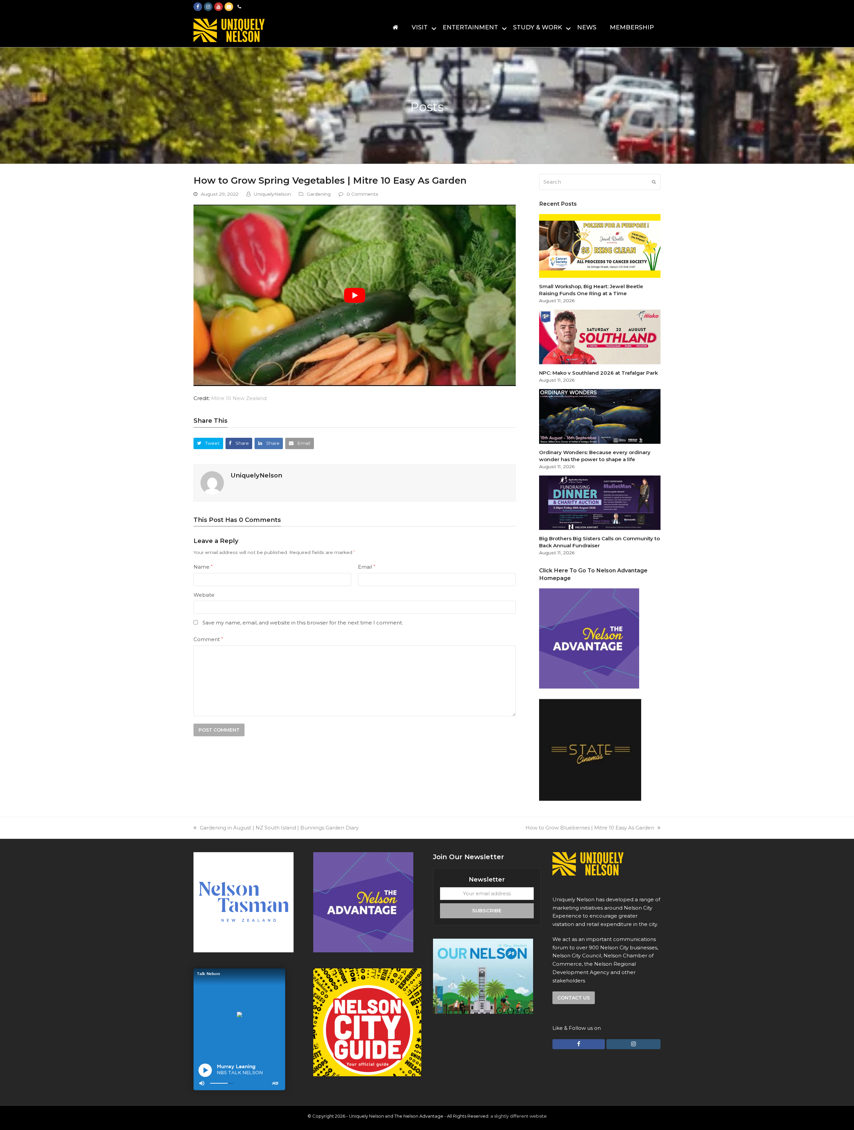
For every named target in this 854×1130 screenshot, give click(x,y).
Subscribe (486, 910)
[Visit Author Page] (212, 482)
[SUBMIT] (654, 182)
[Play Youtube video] (354, 295)
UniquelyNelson (272, 194)
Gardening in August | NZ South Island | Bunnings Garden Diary (279, 827)
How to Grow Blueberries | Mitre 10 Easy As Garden (589, 827)
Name (202, 567)
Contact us (573, 997)
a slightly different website (518, 1116)
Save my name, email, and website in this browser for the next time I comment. (302, 622)
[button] (208, 443)
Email (366, 567)
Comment (208, 639)
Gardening (319, 194)
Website (204, 595)
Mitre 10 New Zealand (239, 398)
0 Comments (362, 194)
